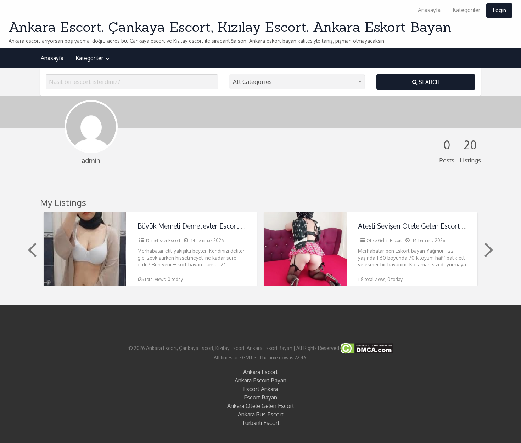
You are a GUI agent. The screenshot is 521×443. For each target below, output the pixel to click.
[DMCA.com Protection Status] (366, 348)
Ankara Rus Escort (261, 414)
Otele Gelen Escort (384, 240)
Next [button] (488, 249)
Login (499, 9)
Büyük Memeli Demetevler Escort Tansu (198, 226)
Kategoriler (466, 9)
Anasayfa (429, 9)
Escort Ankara (260, 388)
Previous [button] (31, 249)
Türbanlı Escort (261, 422)
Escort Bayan (260, 397)
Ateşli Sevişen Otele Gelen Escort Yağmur (421, 226)
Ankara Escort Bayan (260, 380)
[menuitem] (429, 10)
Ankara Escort (260, 371)
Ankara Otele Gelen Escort (260, 405)
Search (428, 81)
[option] (150, 249)
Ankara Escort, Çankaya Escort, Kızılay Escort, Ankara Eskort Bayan (230, 26)
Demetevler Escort (163, 240)
